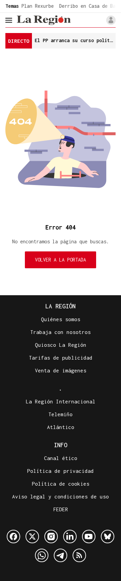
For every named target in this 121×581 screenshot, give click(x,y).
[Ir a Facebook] (13, 536)
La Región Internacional (60, 401)
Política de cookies (60, 484)
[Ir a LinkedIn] (70, 536)
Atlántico (60, 427)
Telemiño (60, 414)
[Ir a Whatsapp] (41, 555)
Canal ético (60, 458)
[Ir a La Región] (44, 20)
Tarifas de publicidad (60, 358)
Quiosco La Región (60, 345)
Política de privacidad (60, 471)
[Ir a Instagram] (51, 536)
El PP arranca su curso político (75, 40)
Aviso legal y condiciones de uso (60, 496)
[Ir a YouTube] (88, 536)
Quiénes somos (60, 319)
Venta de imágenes (60, 370)
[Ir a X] (32, 536)
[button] (111, 20)
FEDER (60, 509)
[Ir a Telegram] (60, 555)
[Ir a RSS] (79, 555)
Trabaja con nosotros (60, 332)
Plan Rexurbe (38, 6)
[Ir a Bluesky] (107, 536)
